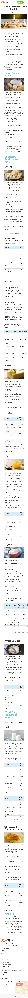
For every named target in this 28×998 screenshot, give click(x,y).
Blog (2, 961)
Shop (2, 956)
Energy (7, 418)
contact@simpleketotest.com (8, 976)
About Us (3, 953)
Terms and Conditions (6, 964)
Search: (4, 415)
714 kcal (20, 418)
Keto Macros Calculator (6, 958)
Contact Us (3, 955)
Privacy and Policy (5, 962)
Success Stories (4, 959)
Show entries (10, 412)
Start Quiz (20, 2)
